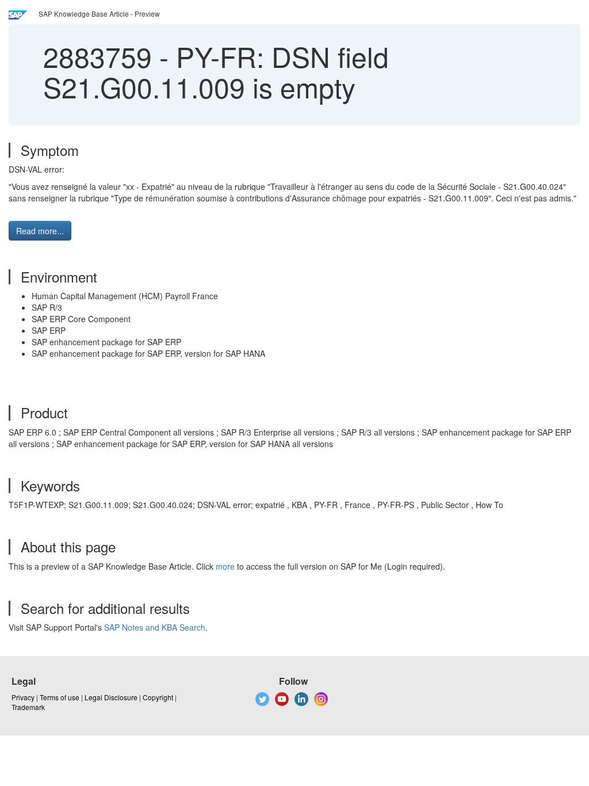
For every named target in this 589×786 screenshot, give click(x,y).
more (225, 566)
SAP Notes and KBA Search (154, 627)
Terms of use (59, 697)
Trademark (28, 707)
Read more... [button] (40, 230)
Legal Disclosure (111, 697)
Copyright (158, 697)
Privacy (23, 697)
